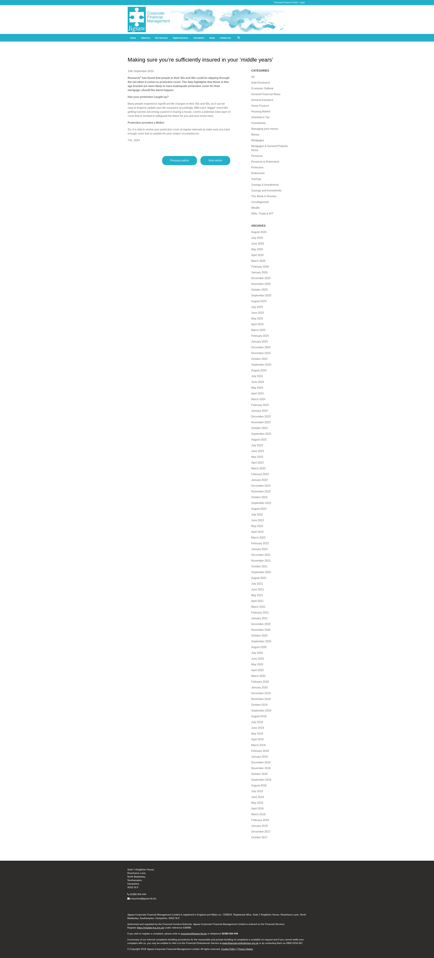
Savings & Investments (265, 184)
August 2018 (259, 785)
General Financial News (265, 94)
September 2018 (261, 779)
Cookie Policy (228, 949)
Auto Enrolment (260, 82)
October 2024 (259, 358)
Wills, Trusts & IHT (262, 213)
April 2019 (257, 739)
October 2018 (259, 774)
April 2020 (257, 670)
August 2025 (259, 301)
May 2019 (257, 733)
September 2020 (261, 641)
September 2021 (261, 572)
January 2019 (259, 756)
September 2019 (261, 710)
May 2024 (257, 387)
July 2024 (257, 376)
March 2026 (258, 260)
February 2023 (260, 474)
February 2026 (260, 266)
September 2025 (261, 295)
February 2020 (260, 681)
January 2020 (259, 687)
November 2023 (261, 422)
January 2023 (259, 479)
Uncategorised (260, 202)
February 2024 (260, 405)
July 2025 (257, 307)
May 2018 (257, 802)
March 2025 (258, 330)
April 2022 (257, 531)
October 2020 (259, 635)
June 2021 (257, 589)
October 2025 (259, 289)
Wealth (255, 207)
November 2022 (261, 491)
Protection (257, 167)
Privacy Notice (245, 949)
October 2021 (259, 566)
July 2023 (257, 445)
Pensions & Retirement (265, 161)
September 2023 (261, 433)
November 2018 (261, 768)
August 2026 (259, 232)
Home (133, 38)
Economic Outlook (262, 88)
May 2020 (257, 664)
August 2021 (259, 577)
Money (255, 134)
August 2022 (259, 508)
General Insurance (262, 100)
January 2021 (259, 618)
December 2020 (261, 624)
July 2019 (257, 722)
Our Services (161, 38)
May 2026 (257, 249)
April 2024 (257, 393)
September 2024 (261, 364)
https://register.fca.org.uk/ (150, 927)
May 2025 (257, 318)
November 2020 (261, 629)
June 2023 (257, 451)
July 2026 (257, 237)
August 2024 (259, 370)
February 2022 (260, 543)
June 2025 (257, 312)
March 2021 (258, 606)
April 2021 (257, 601)
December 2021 (261, 554)
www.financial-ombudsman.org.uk (240, 943)
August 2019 (259, 716)
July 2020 (257, 652)
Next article (215, 160)
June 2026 (257, 243)
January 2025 (259, 341)
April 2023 (257, 462)
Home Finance (260, 105)
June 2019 (257, 727)
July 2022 (257, 514)
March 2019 (258, 745)
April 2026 (257, 255)
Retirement (257, 173)
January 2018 (259, 825)
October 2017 (259, 837)
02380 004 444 (138, 894)
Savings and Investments (266, 190)
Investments (258, 123)
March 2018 (258, 814)
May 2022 (257, 526)
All (252, 76)
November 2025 (261, 283)
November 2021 (261, 560)
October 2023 (259, 428)
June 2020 (257, 658)
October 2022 (259, 497)
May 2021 (257, 595)
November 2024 (261, 353)
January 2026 (259, 272)
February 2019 (260, 750)
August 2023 (259, 439)
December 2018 (261, 762)
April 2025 (257, 324)
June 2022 (257, 520)
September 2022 (261, 503)
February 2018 (260, 820)
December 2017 (261, 831)
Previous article (179, 160)
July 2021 (257, 583)
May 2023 (257, 456)
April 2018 (257, 808)
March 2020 (258, 675)
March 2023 (258, 468)
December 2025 (261, 278)
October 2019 (259, 704)
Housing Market (260, 111)
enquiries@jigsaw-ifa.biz (143, 898)
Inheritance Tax (260, 117)
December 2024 (261, 347)
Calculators (198, 38)
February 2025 (260, 335)
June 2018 (257, 797)
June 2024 (257, 381)
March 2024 (258, 399)
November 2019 (261, 699)
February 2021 (260, 612)
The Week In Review (263, 196)
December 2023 (261, 416)
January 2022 (259, 549)
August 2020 (259, 647)
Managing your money (264, 128)
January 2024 (259, 410)
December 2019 (261, 693)
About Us (145, 38)
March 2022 (258, 537)
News (212, 38)
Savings (256, 179)
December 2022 (261, 485)
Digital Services (180, 38)
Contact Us (225, 38)
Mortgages (257, 140)
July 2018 (257, 791)
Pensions (257, 155)
